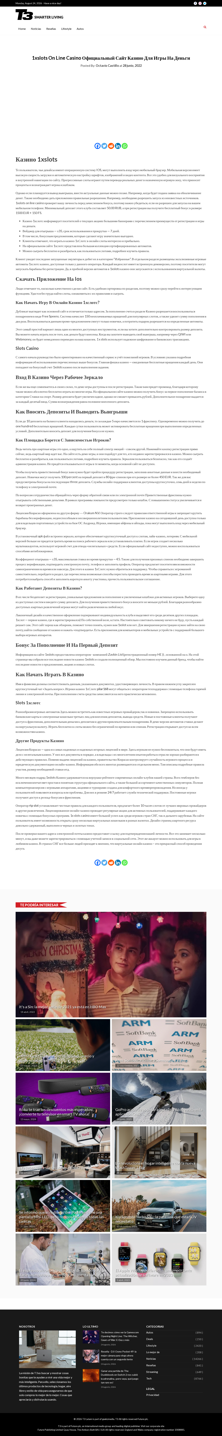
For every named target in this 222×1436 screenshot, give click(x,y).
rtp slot (34, 805)
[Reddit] (111, 146)
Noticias (36, 28)
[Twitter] (104, 146)
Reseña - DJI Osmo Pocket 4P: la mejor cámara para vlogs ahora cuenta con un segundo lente (118, 1355)
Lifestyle (66, 28)
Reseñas (51, 28)
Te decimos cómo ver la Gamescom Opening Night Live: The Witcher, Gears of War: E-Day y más (120, 1336)
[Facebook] (98, 146)
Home (22, 28)
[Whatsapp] (125, 146)
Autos (80, 28)
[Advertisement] (111, 96)
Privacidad (152, 1394)
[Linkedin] (118, 146)
